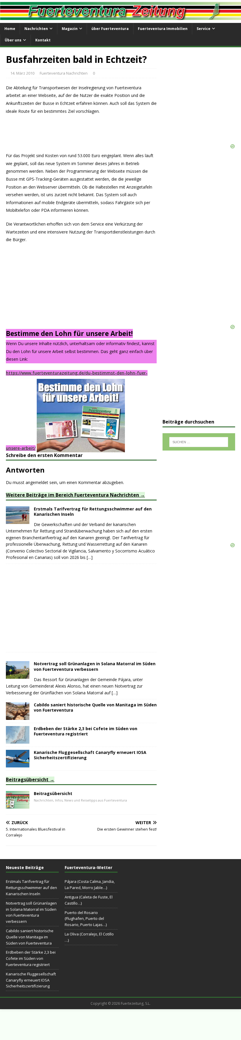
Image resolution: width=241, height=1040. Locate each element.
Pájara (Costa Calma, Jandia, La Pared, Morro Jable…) (90, 884)
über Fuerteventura (110, 28)
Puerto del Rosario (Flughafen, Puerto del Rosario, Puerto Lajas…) (86, 919)
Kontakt (43, 40)
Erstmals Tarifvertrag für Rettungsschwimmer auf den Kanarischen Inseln (93, 511)
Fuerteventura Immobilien (163, 28)
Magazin (70, 28)
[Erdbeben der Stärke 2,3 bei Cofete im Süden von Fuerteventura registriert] (17, 740)
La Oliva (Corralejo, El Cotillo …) (89, 937)
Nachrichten (36, 28)
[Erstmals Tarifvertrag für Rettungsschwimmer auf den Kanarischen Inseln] (17, 520)
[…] (90, 557)
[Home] (17, 805)
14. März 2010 (22, 73)
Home (9, 28)
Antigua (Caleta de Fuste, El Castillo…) (89, 900)
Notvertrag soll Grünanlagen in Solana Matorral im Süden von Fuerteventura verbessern (94, 666)
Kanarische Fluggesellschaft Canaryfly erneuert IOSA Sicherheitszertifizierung (90, 755)
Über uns (13, 40)
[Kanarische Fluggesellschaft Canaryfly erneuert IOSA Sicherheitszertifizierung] (17, 764)
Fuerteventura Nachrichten (64, 73)
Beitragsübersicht (27, 779)
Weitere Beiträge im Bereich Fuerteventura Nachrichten (72, 495)
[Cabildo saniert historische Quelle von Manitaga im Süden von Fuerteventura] (17, 716)
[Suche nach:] (198, 442)
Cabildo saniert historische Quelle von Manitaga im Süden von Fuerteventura (95, 707)
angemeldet (37, 482)
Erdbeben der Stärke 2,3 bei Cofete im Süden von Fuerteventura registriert (85, 731)
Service (203, 28)
